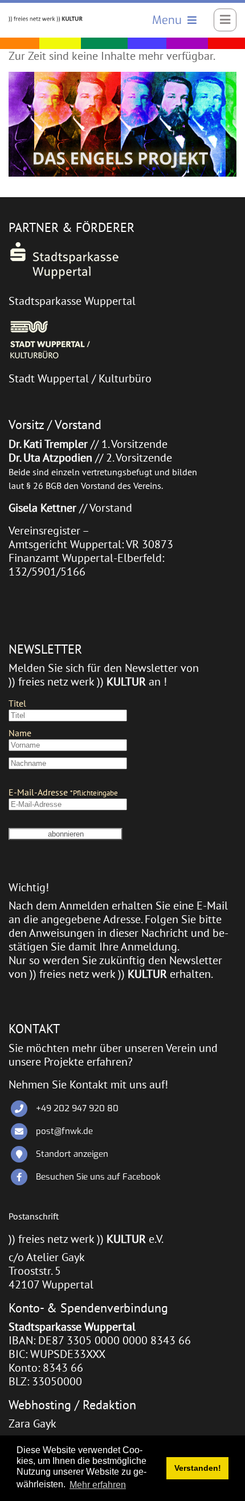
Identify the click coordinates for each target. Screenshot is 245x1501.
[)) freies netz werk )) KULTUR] (46, 18)
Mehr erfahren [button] (98, 1485)
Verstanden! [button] (197, 1468)
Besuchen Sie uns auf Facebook (98, 1176)
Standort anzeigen (72, 1154)
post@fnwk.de (64, 1131)
